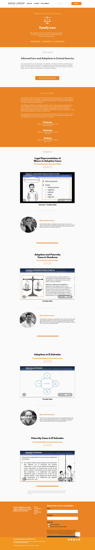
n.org (25, 539)
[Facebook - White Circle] (74, 539)
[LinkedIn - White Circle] (71, 539)
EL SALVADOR (59, 41)
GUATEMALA (36, 41)
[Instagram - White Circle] (69, 539)
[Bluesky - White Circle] (77, 539)
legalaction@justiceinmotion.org (22, 542)
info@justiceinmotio (18, 539)
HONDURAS (47, 41)
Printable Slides (52, 205)
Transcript (41, 205)
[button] (29, 4)
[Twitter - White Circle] (79, 539)
